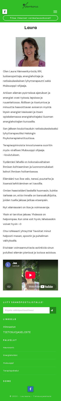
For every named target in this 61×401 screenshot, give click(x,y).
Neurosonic (8, 347)
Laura (30, 27)
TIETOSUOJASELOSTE (17, 332)
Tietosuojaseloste (42, 396)
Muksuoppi (8, 363)
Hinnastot (9, 326)
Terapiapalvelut (11, 370)
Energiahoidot (10, 355)
